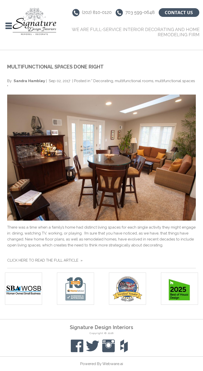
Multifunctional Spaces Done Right (55, 67)
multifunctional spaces (175, 81)
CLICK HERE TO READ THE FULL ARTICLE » (45, 260)
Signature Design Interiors (101, 327)
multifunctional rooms (134, 81)
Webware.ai (112, 364)
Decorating (103, 81)
